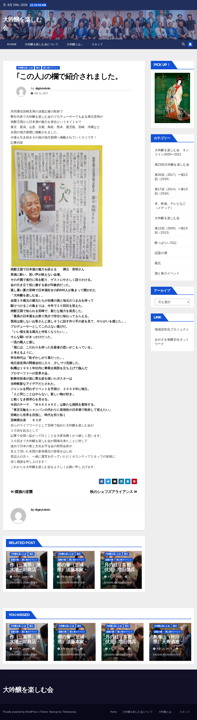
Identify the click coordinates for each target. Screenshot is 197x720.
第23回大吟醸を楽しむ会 (172, 164)
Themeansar (69, 711)
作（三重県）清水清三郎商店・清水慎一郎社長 (25, 569)
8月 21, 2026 (69, 648)
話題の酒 (15, 560)
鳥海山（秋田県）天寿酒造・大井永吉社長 (168, 641)
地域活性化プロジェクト (172, 329)
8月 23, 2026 (21, 648)
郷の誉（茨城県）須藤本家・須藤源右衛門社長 (72, 572)
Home (11, 44)
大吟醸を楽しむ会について (41, 44)
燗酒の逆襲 (23, 492)
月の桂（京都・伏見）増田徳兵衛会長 (119, 569)
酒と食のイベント (51, 68)
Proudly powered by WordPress (21, 711)
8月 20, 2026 (116, 648)
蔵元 (38, 68)
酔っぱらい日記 (165, 242)
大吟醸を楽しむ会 (25, 68)
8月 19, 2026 (164, 648)
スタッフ (97, 44)
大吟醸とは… (75, 44)
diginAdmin (43, 88)
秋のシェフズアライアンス (112, 492)
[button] (183, 44)
